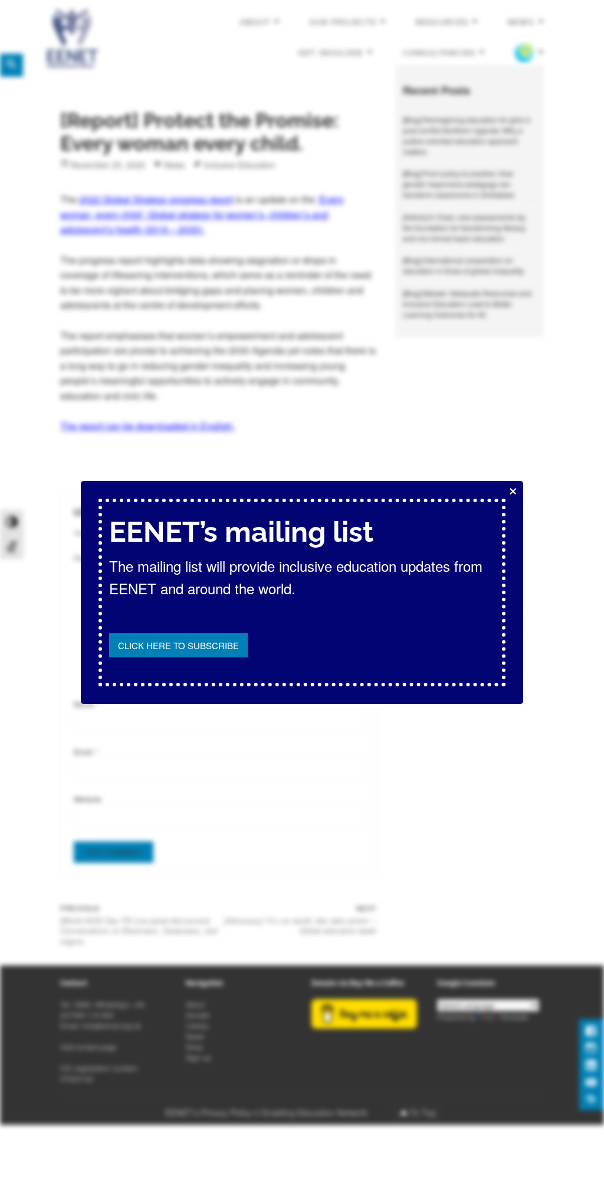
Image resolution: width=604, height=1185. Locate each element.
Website (87, 799)
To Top (423, 1112)
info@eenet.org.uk (111, 1025)
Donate (197, 1015)
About (255, 22)
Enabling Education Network (316, 1112)
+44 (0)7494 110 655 (102, 1009)
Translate (513, 1016)
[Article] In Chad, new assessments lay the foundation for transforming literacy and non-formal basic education (464, 227)
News (521, 22)
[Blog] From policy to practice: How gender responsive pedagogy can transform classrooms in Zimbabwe (458, 183)
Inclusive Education (239, 165)
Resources (442, 22)
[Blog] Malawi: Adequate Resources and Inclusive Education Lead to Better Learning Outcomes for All (467, 303)
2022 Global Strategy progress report (156, 199)
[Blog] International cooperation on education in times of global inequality (463, 265)
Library (197, 1025)
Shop (194, 1047)
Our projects (343, 22)
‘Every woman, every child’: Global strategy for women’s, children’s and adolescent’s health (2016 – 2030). (202, 214)
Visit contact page (88, 1047)
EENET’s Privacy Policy (208, 1112)
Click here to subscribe (178, 645)
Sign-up (198, 1057)
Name (87, 704)
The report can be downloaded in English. (147, 426)
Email (86, 752)
